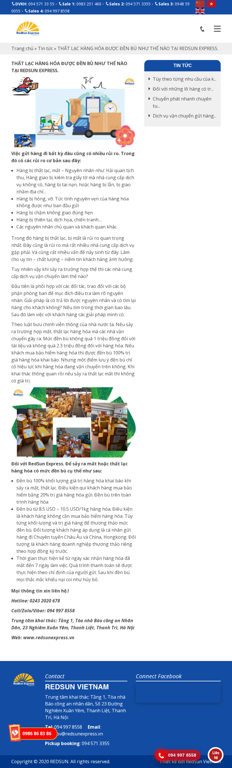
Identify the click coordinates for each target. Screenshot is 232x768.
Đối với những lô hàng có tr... (183, 89)
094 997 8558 (49, 11)
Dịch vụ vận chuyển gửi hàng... (184, 116)
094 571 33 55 (34, 4)
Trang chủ (22, 48)
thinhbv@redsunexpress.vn (74, 734)
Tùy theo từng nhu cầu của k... (184, 79)
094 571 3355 (130, 4)
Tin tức (45, 48)
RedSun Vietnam (203, 761)
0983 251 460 (81, 4)
